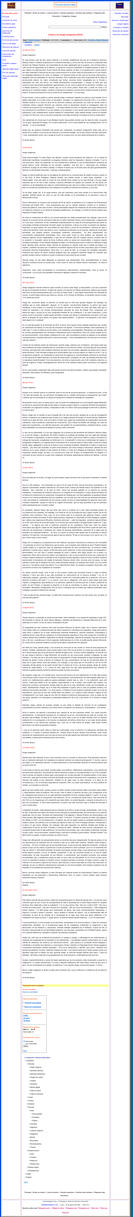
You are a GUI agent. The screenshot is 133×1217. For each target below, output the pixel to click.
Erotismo (31, 1104)
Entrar (95, 22)
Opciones (28, 42)
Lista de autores (53, 13)
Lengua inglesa (123, 24)
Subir (25, 1051)
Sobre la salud (35, 1090)
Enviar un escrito (39, 13)
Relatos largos (33, 1167)
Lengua (33, 1080)
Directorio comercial (121, 35)
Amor (32, 1110)
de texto (26, 1018)
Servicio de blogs (9, 44)
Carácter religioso (36, 1130)
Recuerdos (34, 1140)
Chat (4, 60)
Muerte (32, 1137)
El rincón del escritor (10, 40)
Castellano (28, 45)
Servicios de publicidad (7, 32)
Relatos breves (33, 1150)
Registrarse (103, 22)
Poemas (31, 1107)
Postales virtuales (122, 13)
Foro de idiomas (8, 73)
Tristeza (33, 1147)
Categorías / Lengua (69, 16)
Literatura (33, 1084)
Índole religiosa (35, 1067)
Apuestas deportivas (37, 1074)
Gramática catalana (121, 27)
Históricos (33, 1160)
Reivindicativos (35, 1144)
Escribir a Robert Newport (98, 40)
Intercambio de (8, 55)
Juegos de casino (36, 1077)
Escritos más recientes (84, 13)
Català (28, 1174)
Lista (8, 51)
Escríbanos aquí (8, 24)
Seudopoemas (33, 1170)
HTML (25, 1016)
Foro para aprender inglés (65, 5)
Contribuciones (8, 37)
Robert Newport (34, 40)
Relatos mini (34, 1164)
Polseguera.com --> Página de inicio (51, 1208)
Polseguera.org (71, 1208)
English (29, 1177)
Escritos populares (67, 13)
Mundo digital (35, 1087)
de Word (26, 1021)
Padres (34, 1120)
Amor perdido (37, 1114)
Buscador (125, 17)
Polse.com (95, 1208)
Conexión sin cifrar (9, 20)
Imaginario (34, 1134)
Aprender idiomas (36, 1070)
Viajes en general (36, 1094)
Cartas (36, 45)
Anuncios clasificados (120, 20)
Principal (5, 17)
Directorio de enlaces (10, 47)
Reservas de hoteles (121, 31)
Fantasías (35, 1117)
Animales (33, 1124)
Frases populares (9, 27)
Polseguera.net (83, 1208)
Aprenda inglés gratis (10, 69)
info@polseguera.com (49, 1205)
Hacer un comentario (30, 992)
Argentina (33, 1127)
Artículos (31, 1064)
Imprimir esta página (33, 1003)
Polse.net (65, 1213)
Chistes (31, 1100)
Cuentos (33, 1157)
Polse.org (103, 1208)
